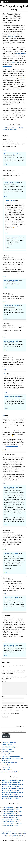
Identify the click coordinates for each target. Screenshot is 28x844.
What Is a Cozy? (6, 765)
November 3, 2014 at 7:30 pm (8, 141)
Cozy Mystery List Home (7, 832)
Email (3, 700)
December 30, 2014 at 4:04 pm (10, 646)
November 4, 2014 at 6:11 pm (9, 342)
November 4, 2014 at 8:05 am (9, 184)
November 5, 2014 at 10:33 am (11, 397)
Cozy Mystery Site (7, 744)
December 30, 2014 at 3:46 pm (8, 617)
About (21, 835)
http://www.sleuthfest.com (12, 446)
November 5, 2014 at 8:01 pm (8, 455)
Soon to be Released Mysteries (10, 747)
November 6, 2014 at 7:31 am (9, 488)
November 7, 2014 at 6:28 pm (8, 579)
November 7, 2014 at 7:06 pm (9, 599)
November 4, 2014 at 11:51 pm (8, 417)
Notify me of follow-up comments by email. (14, 710)
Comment (4, 681)
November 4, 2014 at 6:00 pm (8, 325)
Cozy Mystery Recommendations (11, 756)
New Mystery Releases (8, 751)
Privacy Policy (8, 835)
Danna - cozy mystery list (11, 154)
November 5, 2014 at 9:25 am (9, 375)
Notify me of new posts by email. (11, 713)
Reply (4, 150)
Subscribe (6, 736)
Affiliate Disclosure (18, 832)
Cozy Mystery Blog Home (9, 742)
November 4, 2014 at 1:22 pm (8, 294)
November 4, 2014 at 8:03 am (9, 281)
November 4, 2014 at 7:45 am (8, 257)
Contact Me (15, 835)
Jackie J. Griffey (10, 200)
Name (3, 696)
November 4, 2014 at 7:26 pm (8, 357)
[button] (2, 2)
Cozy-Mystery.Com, (19, 837)
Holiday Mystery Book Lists (9, 762)
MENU (6, 2)
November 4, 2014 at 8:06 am (9, 155)
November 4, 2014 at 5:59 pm (9, 307)
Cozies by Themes (7, 749)
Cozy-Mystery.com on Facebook (10, 771)
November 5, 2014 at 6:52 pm (12, 238)
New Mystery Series (7, 754)
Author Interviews (6, 769)
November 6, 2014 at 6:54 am (8, 532)
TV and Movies (6, 767)
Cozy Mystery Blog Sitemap (19, 833)
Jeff (5, 373)
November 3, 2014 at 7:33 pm (8, 171)
